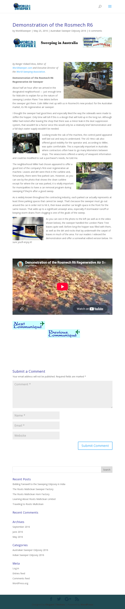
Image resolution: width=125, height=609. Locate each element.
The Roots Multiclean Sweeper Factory (33, 489)
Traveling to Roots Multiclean (28, 504)
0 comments (95, 30)
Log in (16, 568)
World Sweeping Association (30, 71)
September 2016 (21, 526)
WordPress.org (20, 583)
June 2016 (18, 531)
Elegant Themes (55, 604)
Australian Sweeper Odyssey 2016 (68, 30)
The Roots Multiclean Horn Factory (31, 494)
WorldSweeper (23, 30)
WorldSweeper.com (22, 67)
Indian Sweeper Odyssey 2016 (28, 555)
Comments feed (21, 578)
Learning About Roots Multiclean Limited (34, 499)
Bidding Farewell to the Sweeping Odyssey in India (39, 484)
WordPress (87, 604)
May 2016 (18, 536)
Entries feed (19, 573)
